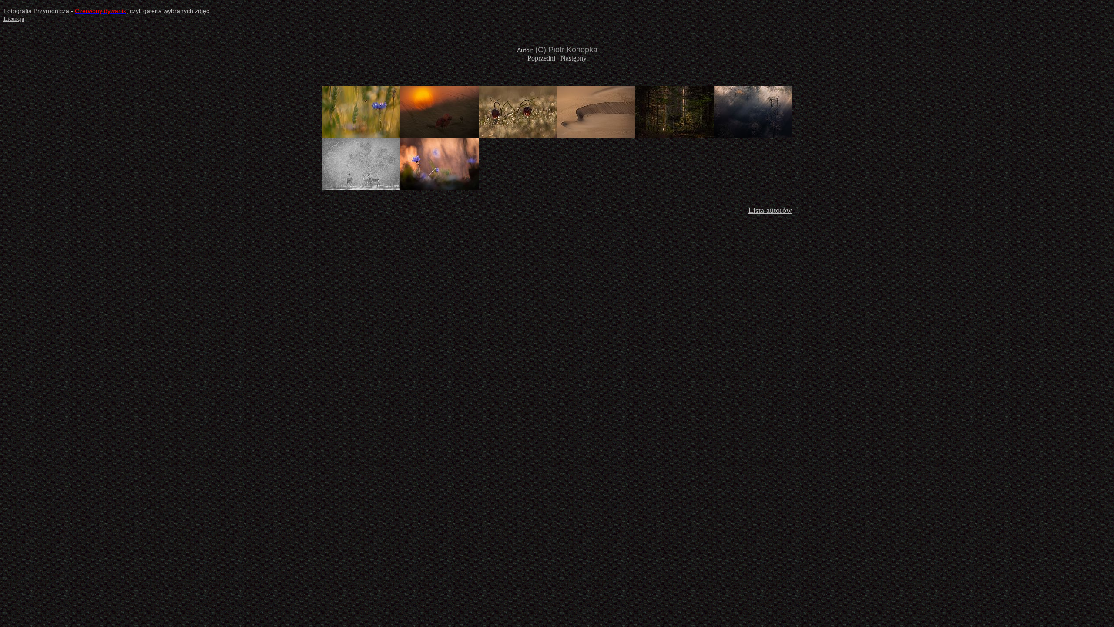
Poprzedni (541, 58)
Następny (573, 58)
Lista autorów (770, 210)
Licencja (13, 19)
